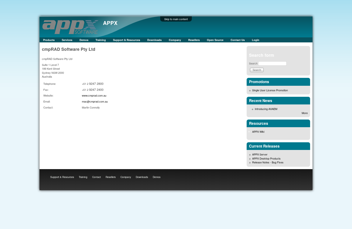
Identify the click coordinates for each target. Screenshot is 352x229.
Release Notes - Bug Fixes (268, 162)
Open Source (215, 40)
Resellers (194, 40)
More (305, 113)
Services (67, 40)
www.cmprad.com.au (94, 95)
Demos (83, 40)
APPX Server (259, 154)
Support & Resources (126, 40)
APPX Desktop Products (266, 158)
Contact (96, 177)
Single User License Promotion (270, 90)
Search (253, 63)
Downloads (154, 40)
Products (49, 40)
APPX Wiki (258, 131)
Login (255, 40)
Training (101, 40)
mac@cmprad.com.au (95, 101)
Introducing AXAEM (266, 109)
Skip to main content (176, 19)
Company (175, 40)
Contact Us (238, 40)
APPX (110, 23)
